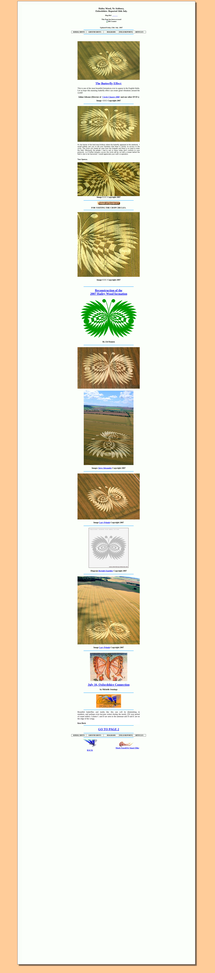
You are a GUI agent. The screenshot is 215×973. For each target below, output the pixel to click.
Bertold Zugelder (106, 571)
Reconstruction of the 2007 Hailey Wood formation (108, 292)
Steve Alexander (105, 468)
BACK (90, 750)
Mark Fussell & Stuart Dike (127, 748)
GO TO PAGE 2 (108, 729)
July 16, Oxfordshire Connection (109, 684)
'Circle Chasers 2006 (111, 97)
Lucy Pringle (104, 522)
